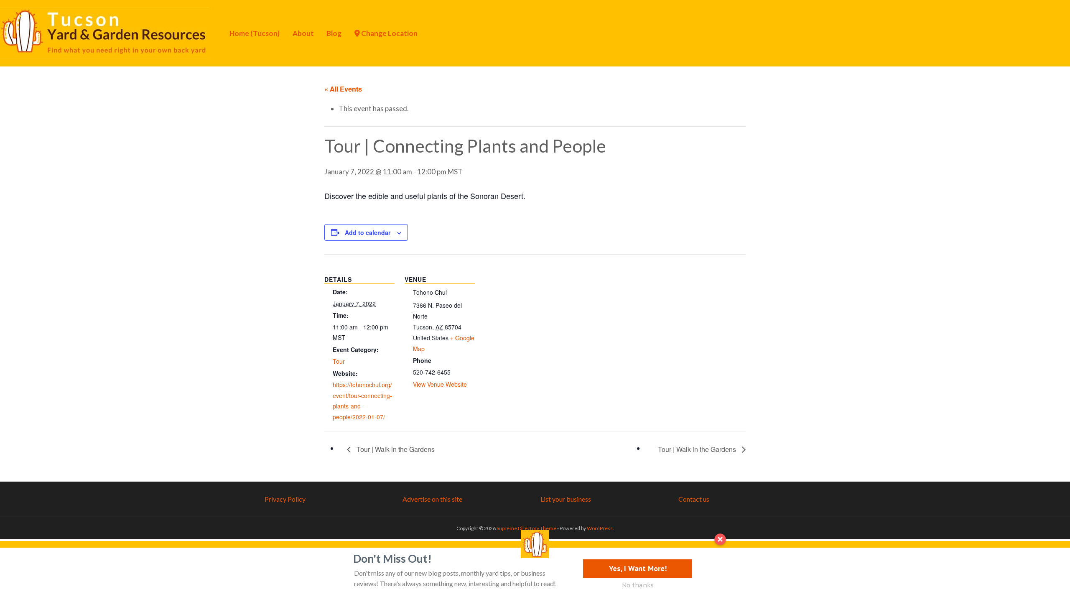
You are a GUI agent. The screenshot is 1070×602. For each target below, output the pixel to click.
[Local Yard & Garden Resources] (104, 32)
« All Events (343, 89)
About (303, 33)
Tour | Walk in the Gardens (395, 449)
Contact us (693, 499)
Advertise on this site (432, 499)
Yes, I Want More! (638, 568)
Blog (333, 33)
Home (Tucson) (254, 33)
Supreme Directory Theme (527, 528)
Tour (339, 361)
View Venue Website (440, 384)
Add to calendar (367, 232)
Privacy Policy (285, 499)
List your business (565, 499)
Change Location (389, 33)
